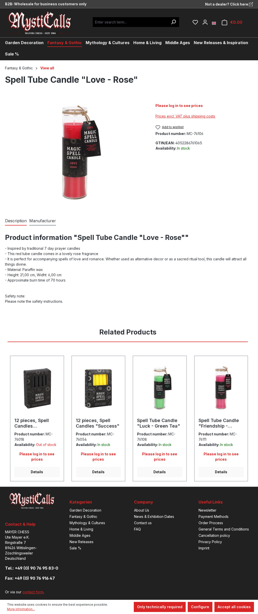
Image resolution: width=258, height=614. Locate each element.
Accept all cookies (234, 607)
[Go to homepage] (44, 23)
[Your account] (205, 22)
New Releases (81, 542)
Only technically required (159, 607)
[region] (75, 153)
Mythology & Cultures (87, 523)
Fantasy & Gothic (83, 516)
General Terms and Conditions (224, 529)
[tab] (16, 221)
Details (37, 472)
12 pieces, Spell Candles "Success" (97, 423)
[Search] (173, 22)
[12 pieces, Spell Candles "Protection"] (37, 389)
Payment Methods (214, 516)
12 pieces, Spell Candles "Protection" (31, 423)
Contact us (143, 523)
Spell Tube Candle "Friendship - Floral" (219, 423)
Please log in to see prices (179, 105)
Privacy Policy (210, 542)
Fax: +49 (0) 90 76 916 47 (30, 578)
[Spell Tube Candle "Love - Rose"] (75, 153)
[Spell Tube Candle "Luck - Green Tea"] (159, 389)
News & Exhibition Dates (154, 516)
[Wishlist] (195, 22)
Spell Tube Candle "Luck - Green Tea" (158, 423)
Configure (200, 607)
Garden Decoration (85, 510)
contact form (32, 592)
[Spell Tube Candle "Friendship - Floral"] (221, 389)
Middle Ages (80, 535)
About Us (141, 510)
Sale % (75, 548)
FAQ (137, 529)
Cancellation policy (214, 535)
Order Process (211, 523)
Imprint (204, 548)
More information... (21, 609)
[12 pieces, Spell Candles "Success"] (98, 389)
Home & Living (81, 529)
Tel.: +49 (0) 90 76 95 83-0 (31, 568)
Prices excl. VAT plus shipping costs (185, 116)
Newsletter (207, 510)
